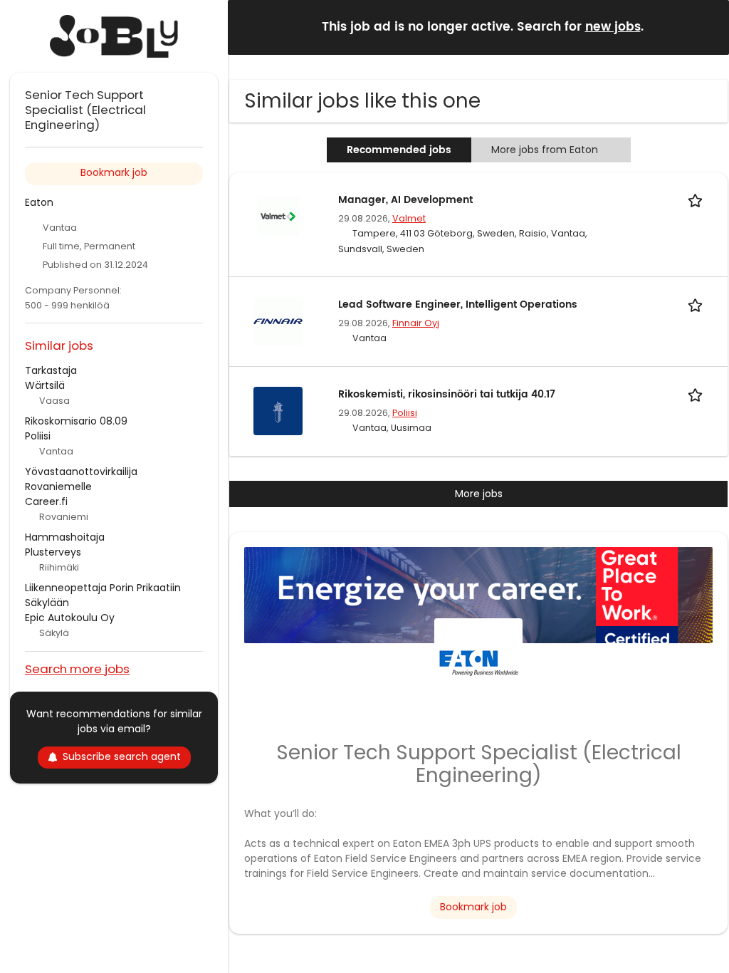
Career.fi (46, 501)
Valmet (409, 218)
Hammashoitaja (65, 537)
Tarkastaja (51, 370)
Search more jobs (77, 668)
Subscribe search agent (122, 756)
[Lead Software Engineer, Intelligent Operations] (277, 320)
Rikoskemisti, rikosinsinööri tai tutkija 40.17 (446, 394)
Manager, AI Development (405, 200)
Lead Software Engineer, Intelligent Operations (457, 304)
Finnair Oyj (415, 323)
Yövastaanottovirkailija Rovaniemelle (81, 479)
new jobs (613, 27)
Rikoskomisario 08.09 (76, 421)
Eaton (39, 202)
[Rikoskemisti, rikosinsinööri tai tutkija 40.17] (277, 410)
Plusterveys (53, 552)
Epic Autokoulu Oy (70, 617)
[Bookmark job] (698, 199)
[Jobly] (114, 36)
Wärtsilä (45, 385)
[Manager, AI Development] (277, 216)
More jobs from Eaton (544, 149)
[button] (707, 26)
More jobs (479, 493)
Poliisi (404, 413)
